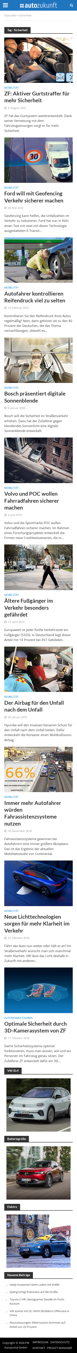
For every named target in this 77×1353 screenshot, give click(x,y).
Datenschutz (60, 1342)
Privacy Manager (59, 1348)
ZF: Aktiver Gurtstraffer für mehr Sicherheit (37, 96)
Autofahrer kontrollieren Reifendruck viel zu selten (34, 296)
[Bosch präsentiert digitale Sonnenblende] (38, 360)
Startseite (10, 15)
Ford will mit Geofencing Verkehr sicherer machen (33, 196)
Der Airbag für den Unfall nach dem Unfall (34, 706)
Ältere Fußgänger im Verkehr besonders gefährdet (28, 607)
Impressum (40, 1342)
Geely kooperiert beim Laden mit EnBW (34, 1285)
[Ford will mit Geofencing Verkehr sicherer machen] (38, 159)
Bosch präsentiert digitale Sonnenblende (34, 396)
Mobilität (11, 88)
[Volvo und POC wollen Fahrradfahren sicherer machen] (38, 460)
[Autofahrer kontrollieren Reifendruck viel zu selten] (38, 260)
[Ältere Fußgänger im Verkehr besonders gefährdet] (38, 567)
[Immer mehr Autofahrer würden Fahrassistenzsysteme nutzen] (38, 769)
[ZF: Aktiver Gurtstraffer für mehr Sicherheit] (38, 60)
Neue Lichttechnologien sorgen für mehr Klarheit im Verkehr (37, 923)
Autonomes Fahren (18, 1018)
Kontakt (39, 1348)
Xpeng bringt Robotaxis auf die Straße (34, 1292)
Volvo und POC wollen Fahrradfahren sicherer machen (31, 500)
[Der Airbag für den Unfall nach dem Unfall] (38, 669)
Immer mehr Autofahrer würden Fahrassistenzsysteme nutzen (32, 813)
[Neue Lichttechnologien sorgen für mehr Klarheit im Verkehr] (38, 883)
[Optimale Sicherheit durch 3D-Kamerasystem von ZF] (38, 990)
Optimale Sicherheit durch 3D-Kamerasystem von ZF (35, 1027)
